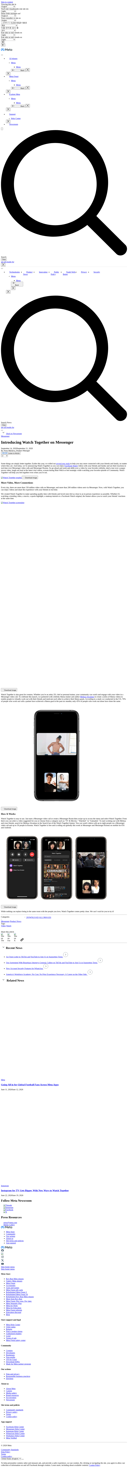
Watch (8, 926)
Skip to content (7, 2)
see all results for (7, 262)
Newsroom (13, 124)
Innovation (43, 272)
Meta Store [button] (10, 1232)
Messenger (5, 436)
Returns (9, 1329)
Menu (13, 63)
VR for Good (11, 1359)
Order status (11, 1327)
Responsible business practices (18, 1376)
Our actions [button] (10, 1236)
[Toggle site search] (2, 128)
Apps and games (12, 1288)
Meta (3, 1080)
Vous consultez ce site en (11, 18)
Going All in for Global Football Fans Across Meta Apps (30, 1084)
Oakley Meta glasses (14, 1281)
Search (3, 257)
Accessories (10, 1285)
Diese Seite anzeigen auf (10, 13)
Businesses (10, 1355)
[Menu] (3, 45)
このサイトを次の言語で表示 (14, 23)
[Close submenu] (27, 70)
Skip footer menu (8, 1267)
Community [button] (10, 1234)
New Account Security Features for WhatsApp (24, 968)
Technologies (14, 272)
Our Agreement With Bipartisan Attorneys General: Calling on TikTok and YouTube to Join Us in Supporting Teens (52, 963)
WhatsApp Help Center (15, 1433)
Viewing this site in (8, 4)
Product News (27, 273)
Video (3, 926)
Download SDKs (13, 1362)
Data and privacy (13, 1374)
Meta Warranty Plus (14, 1303)
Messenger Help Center (15, 1429)
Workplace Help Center (15, 1436)
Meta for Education (13, 1308)
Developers (10, 1353)
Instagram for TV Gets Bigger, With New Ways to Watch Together (35, 1190)
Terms (8, 1414)
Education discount (13, 1312)
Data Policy (5, 1452)
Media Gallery (9, 1225)
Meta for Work (12, 1306)
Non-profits (10, 1357)
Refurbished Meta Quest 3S (17, 1294)
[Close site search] (3, 265)
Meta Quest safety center (16, 1340)
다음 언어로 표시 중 (9, 28)
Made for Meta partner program (18, 1364)
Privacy (84, 272)
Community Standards (10, 1450)
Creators (9, 1350)
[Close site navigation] (2, 430)
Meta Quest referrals (14, 1310)
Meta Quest (13, 76)
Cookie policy (11, 1417)
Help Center (16, 118)
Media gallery (11, 1393)
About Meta (11, 1389)
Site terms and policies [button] (15, 1241)
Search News (6, 422)
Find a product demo (14, 1331)
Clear (4, 259)
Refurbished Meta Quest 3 (16, 1292)
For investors (11, 1398)
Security (97, 272)
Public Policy (55, 273)
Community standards (14, 1410)
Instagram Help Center (15, 1431)
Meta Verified (11, 1438)
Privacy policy (11, 1412)
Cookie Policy (94, 1465)
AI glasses (13, 58)
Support (12, 114)
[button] (3, 42)
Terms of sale (11, 1338)
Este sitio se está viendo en (11, 33)
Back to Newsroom (14, 434)
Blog (8, 1315)
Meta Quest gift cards (14, 1290)
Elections (9, 1378)
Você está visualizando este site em (14, 9)
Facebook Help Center (15, 1427)
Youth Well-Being (69, 273)
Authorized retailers (14, 1334)
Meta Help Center (13, 1325)
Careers (9, 1391)
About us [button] (9, 1238)
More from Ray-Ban (14, 1299)
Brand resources (12, 1395)
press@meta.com (10, 1223)
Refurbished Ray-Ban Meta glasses (20, 1297)
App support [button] (11, 1243)
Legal (8, 1336)
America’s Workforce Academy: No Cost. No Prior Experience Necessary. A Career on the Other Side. (47, 974)
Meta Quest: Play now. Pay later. (19, 1301)
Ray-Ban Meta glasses (15, 1279)
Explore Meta (14, 94)
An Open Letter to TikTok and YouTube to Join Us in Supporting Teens (34, 957)
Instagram (5, 1186)
